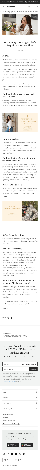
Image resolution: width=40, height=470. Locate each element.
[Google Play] (27, 445)
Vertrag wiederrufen (8, 421)
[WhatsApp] (20, 454)
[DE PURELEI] (11, 6)
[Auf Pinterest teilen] (12, 318)
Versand (5, 417)
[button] (29, 6)
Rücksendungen (7, 414)
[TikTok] (8, 454)
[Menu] (3, 6)
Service (4, 398)
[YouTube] (16, 454)
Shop (4, 392)
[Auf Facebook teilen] (8, 318)
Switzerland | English (14, 460)
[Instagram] (3, 454)
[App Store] (13, 445)
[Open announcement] (20, 2)
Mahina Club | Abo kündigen (11, 424)
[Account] (33, 6)
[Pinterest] (24, 454)
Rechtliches (6, 403)
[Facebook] (12, 454)
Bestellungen (7, 408)
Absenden (33, 369)
